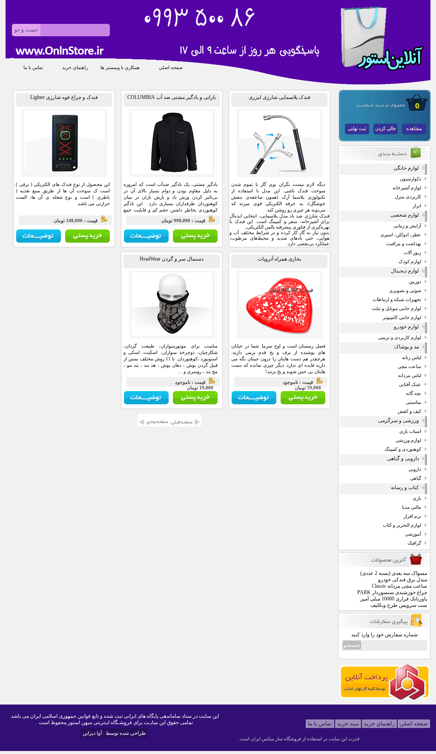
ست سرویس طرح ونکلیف (398, 605)
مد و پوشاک (406, 347)
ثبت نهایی (357, 128)
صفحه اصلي (171, 67)
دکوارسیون (410, 179)
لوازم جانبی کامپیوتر (402, 317)
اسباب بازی (410, 431)
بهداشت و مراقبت (403, 243)
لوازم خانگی (406, 168)
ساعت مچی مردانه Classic (399, 586)
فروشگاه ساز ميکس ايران (276, 738)
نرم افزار (412, 516)
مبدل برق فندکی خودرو (402, 580)
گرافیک (414, 543)
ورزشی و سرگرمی (398, 420)
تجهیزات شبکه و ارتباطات (397, 299)
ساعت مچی (409, 366)
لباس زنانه (411, 357)
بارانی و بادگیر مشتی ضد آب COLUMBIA (171, 97)
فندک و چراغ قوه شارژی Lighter (64, 97)
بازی (417, 498)
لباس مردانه (409, 375)
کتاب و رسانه (405, 487)
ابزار (417, 205)
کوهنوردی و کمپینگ (402, 449)
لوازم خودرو (406, 327)
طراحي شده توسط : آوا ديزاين (114, 733)
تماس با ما (33, 67)
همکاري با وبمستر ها (120, 67)
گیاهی (415, 478)
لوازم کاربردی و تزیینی (399, 337)
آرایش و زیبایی (407, 225)
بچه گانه (413, 393)
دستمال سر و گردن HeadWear (172, 259)
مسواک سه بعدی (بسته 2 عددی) (393, 573)
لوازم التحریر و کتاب (402, 525)
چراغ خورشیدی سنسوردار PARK (392, 592)
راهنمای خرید (75, 67)
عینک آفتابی (410, 384)
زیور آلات (412, 252)
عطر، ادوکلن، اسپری (400, 234)
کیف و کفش (409, 411)
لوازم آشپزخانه (407, 188)
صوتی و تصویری (405, 290)
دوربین (415, 281)
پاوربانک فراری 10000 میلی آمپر (393, 599)
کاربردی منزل (408, 196)
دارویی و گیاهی (403, 458)
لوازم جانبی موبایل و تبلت (396, 308)
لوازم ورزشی (408, 440)
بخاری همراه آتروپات (279, 259)
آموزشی (413, 534)
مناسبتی (413, 402)
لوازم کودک (410, 261)
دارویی (414, 469)
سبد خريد (348, 723)
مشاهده (414, 128)
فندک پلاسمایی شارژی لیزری (279, 97)
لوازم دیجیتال (405, 271)
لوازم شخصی (404, 215)
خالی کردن (385, 128)
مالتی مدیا (411, 507)
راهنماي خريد (379, 723)
